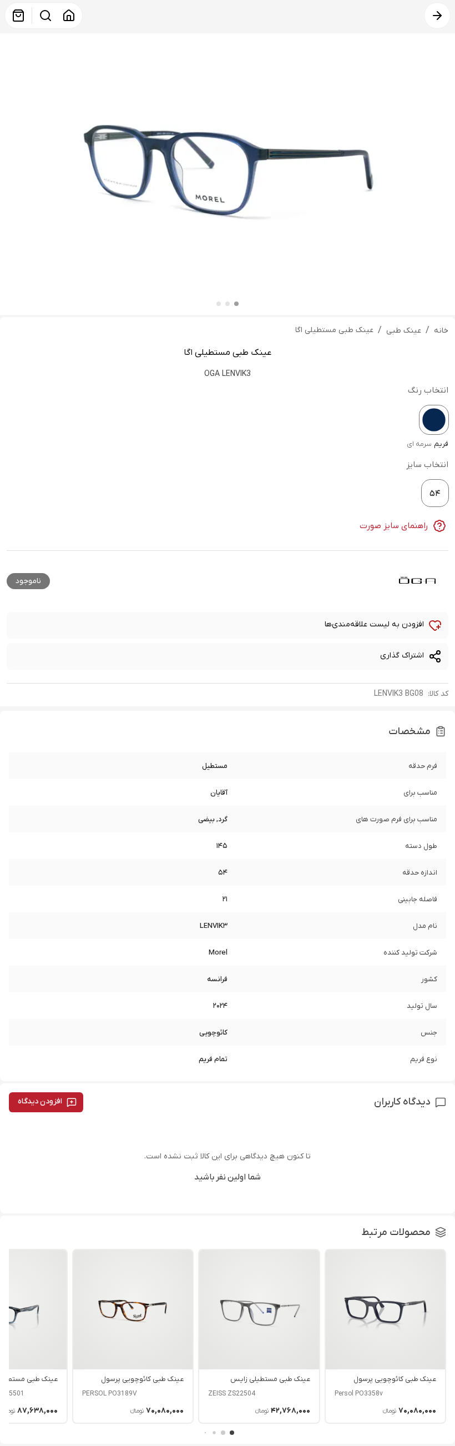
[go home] (68, 15)
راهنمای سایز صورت (394, 525)
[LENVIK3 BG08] (433, 419)
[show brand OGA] (417, 579)
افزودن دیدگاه (40, 1101)
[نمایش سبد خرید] (18, 15)
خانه (441, 330)
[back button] (437, 15)
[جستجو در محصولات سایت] (45, 15)
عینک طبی (403, 330)
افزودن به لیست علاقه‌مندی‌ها (374, 624)
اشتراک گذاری (402, 655)
